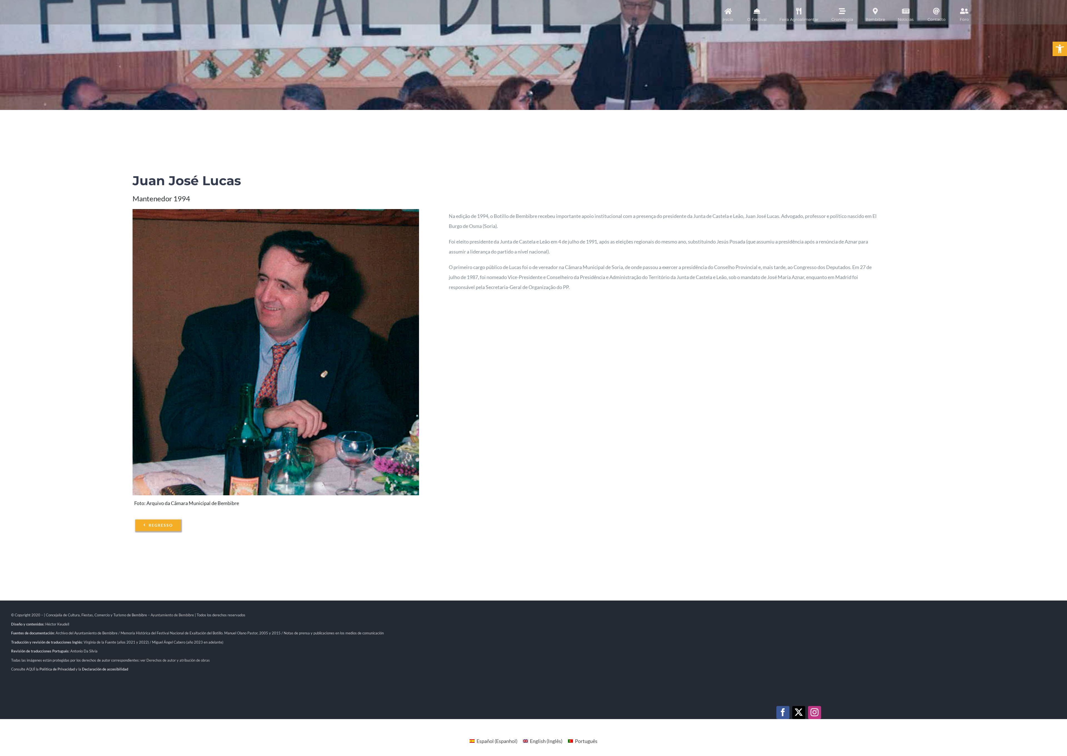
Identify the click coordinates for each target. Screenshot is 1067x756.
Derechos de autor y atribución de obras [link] (178, 660)
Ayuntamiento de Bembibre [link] (172, 615)
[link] (1060, 49)
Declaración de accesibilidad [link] (105, 669)
